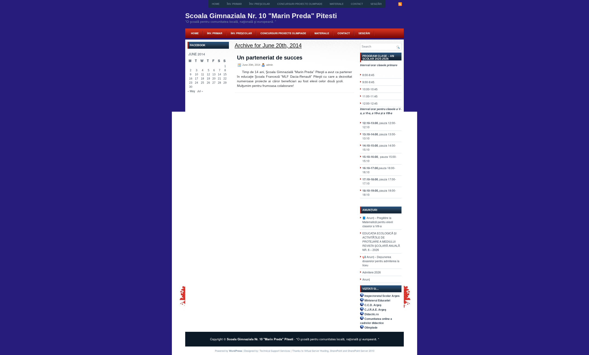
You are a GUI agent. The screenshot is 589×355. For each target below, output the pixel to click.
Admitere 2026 (371, 272)
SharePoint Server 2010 (361, 350)
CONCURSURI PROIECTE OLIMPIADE (299, 4)
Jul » (200, 91)
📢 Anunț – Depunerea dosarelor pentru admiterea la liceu (380, 261)
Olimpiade (371, 327)
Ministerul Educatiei (377, 300)
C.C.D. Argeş (372, 305)
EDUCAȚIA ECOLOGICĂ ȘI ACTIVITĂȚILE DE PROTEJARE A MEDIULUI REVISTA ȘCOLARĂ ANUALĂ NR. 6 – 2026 (381, 241)
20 (214, 78)
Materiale (337, 4)
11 (202, 74)
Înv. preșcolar (259, 4)
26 (208, 82)
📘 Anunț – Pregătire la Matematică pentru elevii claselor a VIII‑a (377, 222)
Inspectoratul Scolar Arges (382, 296)
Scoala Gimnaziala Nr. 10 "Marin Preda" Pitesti (261, 16)
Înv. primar (234, 4)
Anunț (366, 279)
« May (191, 91)
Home (215, 4)
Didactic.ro (371, 314)
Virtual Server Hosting (316, 350)
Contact (357, 4)
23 (190, 82)
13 (214, 74)
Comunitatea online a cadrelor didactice (376, 321)
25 (202, 82)
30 (190, 86)
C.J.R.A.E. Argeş (375, 309)
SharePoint (336, 350)
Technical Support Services (275, 350)
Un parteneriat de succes (269, 57)
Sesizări (376, 4)
